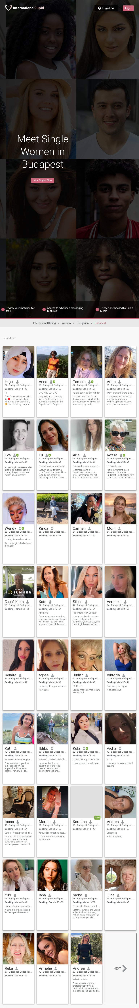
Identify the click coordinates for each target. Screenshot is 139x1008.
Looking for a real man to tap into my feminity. (18, 539)
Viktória (113, 675)
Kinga (43, 528)
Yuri (8, 895)
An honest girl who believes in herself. (18, 544)
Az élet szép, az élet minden (86, 393)
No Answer (44, 690)
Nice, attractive (114, 690)
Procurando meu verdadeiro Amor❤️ (52, 466)
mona (77, 895)
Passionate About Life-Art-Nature (86, 906)
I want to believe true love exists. (18, 906)
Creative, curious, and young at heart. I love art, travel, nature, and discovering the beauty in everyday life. (86, 914)
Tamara (79, 382)
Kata (42, 602)
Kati (8, 748)
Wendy (10, 528)
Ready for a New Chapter (84, 613)
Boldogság (112, 833)
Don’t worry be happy (117, 686)
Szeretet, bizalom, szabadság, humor (52, 759)
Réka (9, 968)
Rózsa (112, 455)
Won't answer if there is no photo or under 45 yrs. (120, 393)
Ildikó (43, 748)
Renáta (10, 675)
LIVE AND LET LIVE (48, 393)
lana (42, 895)
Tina (110, 895)
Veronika (114, 602)
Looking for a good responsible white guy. (86, 759)
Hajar (9, 382)
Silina (77, 602)
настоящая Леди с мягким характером (52, 837)
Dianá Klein (14, 602)
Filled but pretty (114, 836)
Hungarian (83, 323)
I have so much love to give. (86, 763)
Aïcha (111, 748)
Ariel (77, 455)
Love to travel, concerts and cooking (120, 764)
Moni (111, 528)
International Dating (44, 323)
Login (128, 8)
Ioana (9, 822)
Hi (6, 393)
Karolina (80, 822)
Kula (76, 748)
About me (43, 613)
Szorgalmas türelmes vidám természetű (86, 691)
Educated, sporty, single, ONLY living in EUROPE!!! (86, 466)
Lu (41, 455)
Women (66, 323)
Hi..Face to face (114, 466)
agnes (44, 675)
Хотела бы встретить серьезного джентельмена (52, 833)
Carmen (79, 528)
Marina (44, 822)
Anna (43, 382)
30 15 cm (77, 686)
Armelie (45, 968)
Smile (109, 759)
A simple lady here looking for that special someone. (17, 911)
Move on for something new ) (18, 759)
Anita (111, 382)
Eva (8, 455)
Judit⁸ (78, 675)
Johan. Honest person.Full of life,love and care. (18, 833)
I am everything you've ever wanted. (52, 686)
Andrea (113, 822)
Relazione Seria (80, 979)
